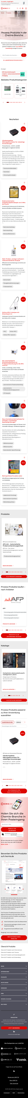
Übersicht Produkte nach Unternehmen (11, 950)
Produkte (4, 977)
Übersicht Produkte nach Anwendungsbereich (13, 955)
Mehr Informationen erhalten (14, 937)
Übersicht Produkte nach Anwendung (11, 957)
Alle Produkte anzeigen (14, 576)
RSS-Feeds (4, 1004)
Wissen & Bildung (6, 999)
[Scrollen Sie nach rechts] (25, 722)
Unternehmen (5, 971)
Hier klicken (14, 835)
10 (21, 785)
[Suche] (17, 8)
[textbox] (14, 726)
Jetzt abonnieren (14, 1028)
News (2, 966)
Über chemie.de (14, 1083)
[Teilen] (20, 8)
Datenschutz (21, 1092)
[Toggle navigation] (26, 9)
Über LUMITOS (13, 1080)
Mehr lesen (4, 844)
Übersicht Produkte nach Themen (10, 952)
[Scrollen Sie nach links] (22, 722)
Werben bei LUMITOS (13, 1077)
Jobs (2, 993)
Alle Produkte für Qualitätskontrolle (14, 791)
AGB (14, 1092)
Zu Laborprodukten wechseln (13, 60)
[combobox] (14, 726)
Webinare (4, 988)
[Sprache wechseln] (23, 8)
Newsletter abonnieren (12, 829)
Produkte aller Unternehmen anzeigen (14, 635)
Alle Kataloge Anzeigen (13, 700)
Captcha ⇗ (19, 836)
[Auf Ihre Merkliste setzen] (24, 124)
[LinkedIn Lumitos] (14, 1071)
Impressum (7, 1092)
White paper (4, 982)
